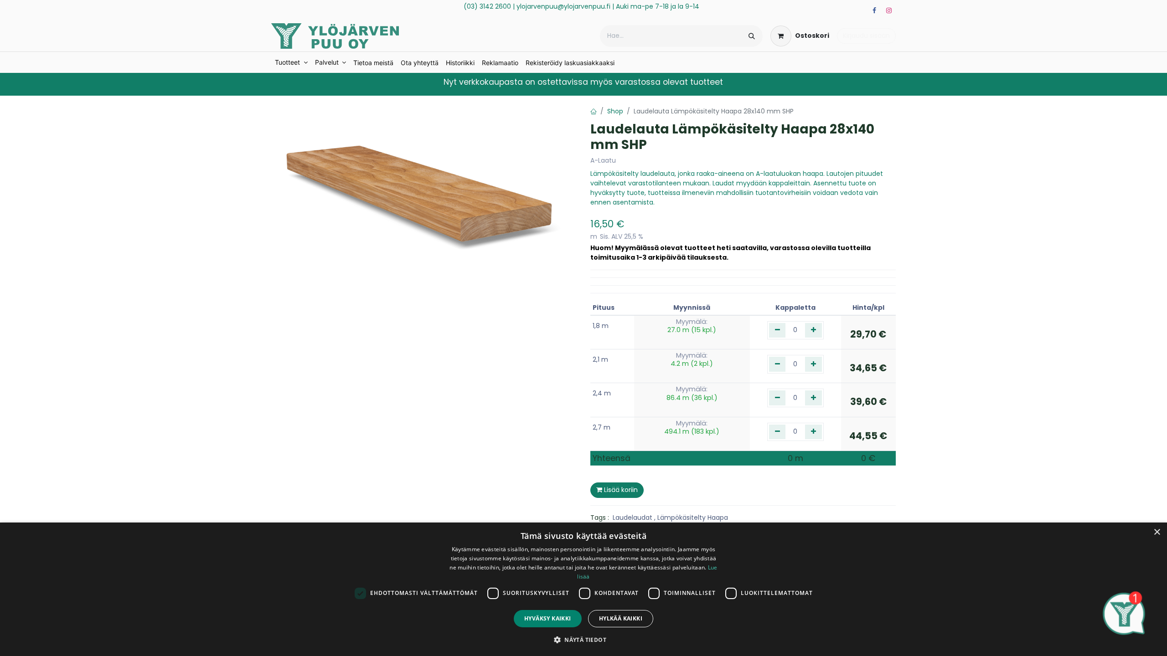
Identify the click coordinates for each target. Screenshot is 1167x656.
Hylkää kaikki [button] (620, 618)
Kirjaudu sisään (866, 35)
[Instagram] (889, 10)
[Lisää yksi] (813, 330)
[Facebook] (874, 10)
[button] (583, 639)
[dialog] (583, 589)
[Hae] (752, 36)
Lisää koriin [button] (620, 489)
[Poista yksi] (777, 330)
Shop (615, 111)
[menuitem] (291, 62)
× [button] (1156, 532)
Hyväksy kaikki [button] (547, 618)
